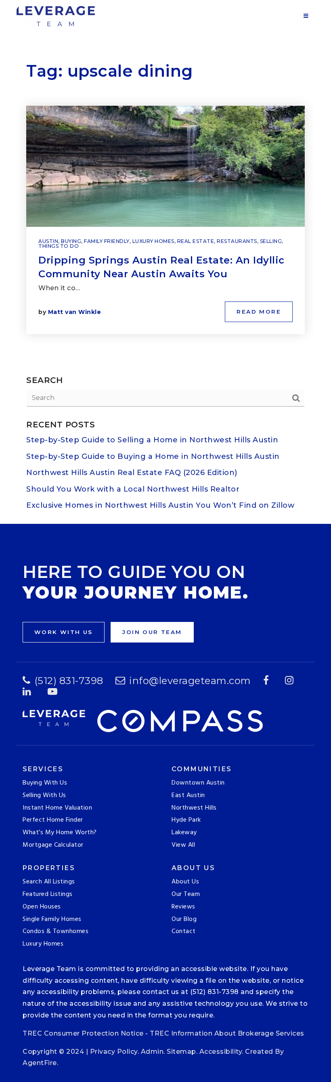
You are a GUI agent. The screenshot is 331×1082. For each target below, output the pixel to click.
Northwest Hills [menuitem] (194, 808)
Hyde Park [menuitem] (186, 820)
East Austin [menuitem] (188, 795)
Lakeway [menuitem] (184, 832)
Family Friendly (107, 241)
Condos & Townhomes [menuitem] (55, 931)
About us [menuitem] (185, 882)
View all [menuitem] (183, 845)
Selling (271, 241)
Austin (48, 241)
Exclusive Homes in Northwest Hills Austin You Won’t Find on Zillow (160, 505)
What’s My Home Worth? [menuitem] (60, 832)
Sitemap (181, 1051)
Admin (152, 1051)
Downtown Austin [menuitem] (198, 783)
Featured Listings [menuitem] (48, 894)
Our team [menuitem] (186, 894)
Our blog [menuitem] (184, 919)
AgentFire (40, 1063)
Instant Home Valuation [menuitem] (57, 808)
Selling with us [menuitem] (44, 795)
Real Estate (195, 241)
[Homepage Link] (56, 15)
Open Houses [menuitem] (42, 907)
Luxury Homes (153, 241)
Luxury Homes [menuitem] (43, 944)
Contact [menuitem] (184, 931)
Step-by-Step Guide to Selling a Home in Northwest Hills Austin (152, 439)
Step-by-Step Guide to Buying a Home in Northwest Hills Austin (153, 456)
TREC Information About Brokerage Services (227, 1033)
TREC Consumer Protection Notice (83, 1033)
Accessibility (220, 1051)
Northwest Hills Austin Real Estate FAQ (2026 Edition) (131, 472)
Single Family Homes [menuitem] (52, 919)
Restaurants (237, 241)
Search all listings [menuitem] (49, 882)
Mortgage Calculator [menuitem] (53, 845)
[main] (165, 262)
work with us (63, 632)
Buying (71, 241)
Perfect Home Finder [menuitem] (53, 820)
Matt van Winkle (74, 312)
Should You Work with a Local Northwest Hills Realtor (132, 489)
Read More (259, 311)
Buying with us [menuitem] (45, 783)
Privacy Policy (114, 1051)
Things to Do (58, 246)
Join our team (152, 632)
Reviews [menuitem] (183, 907)
